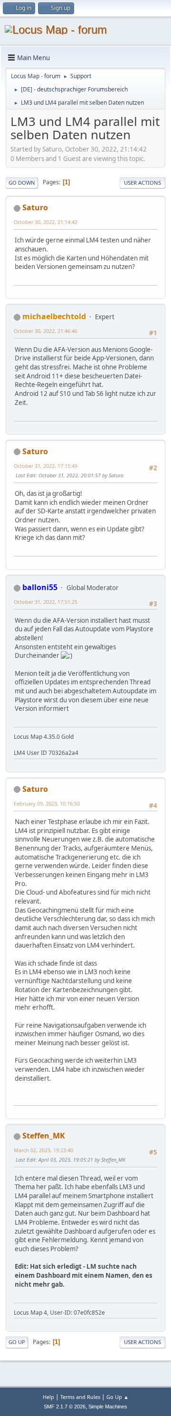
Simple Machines (107, 1406)
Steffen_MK (43, 1135)
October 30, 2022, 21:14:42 (45, 221)
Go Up (17, 1341)
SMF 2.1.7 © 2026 (65, 1406)
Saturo (35, 207)
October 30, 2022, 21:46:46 (45, 330)
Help (48, 1396)
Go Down (22, 182)
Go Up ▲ (117, 1396)
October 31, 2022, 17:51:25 (45, 601)
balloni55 (39, 587)
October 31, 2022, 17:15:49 (45, 465)
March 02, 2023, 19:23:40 (43, 1150)
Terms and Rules (80, 1396)
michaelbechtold (54, 316)
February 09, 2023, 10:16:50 (47, 803)
